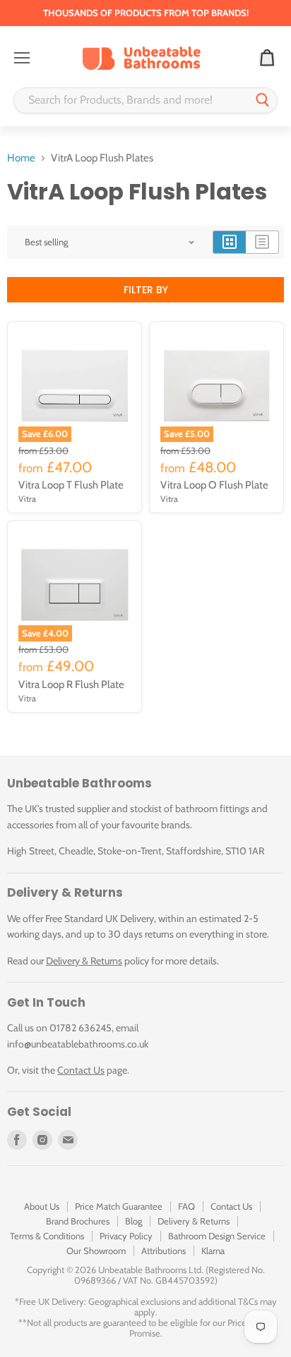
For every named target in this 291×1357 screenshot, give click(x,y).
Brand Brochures (77, 1221)
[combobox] (131, 100)
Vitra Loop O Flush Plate (214, 485)
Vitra (27, 498)
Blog (133, 1221)
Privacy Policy (126, 1235)
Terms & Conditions (47, 1235)
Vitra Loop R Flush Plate (71, 684)
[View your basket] (267, 58)
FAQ (186, 1206)
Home (21, 158)
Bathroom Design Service (217, 1235)
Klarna (213, 1250)
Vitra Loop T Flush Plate (71, 485)
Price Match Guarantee (118, 1206)
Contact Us (81, 1070)
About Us (41, 1206)
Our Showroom (96, 1250)
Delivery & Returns (84, 960)
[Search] (263, 100)
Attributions (163, 1250)
